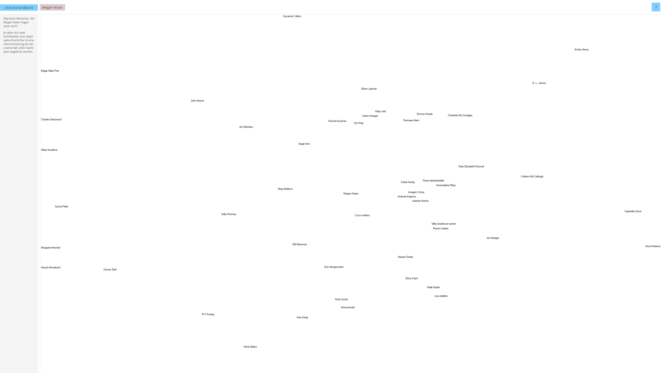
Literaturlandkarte (19, 7)
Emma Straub (428, 115)
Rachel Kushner (318, 118)
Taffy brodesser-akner (444, 223)
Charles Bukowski (51, 120)
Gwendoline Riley (446, 184)
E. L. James (548, 86)
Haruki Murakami (51, 270)
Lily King (358, 123)
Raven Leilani (440, 228)
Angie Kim (311, 140)
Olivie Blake (251, 346)
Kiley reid (385, 112)
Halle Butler (433, 287)
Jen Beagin (493, 237)
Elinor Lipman (358, 87)
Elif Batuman (297, 243)
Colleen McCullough (533, 180)
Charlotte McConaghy (457, 112)
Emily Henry (593, 53)
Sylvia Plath (60, 208)
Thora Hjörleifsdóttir (434, 179)
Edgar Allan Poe (50, 71)
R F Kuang (213, 315)
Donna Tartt (110, 270)
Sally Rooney (227, 214)
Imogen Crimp (416, 191)
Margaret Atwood (50, 249)
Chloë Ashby (407, 180)
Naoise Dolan (401, 257)
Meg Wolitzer (282, 186)
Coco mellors (363, 214)
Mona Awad (350, 307)
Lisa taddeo (443, 295)
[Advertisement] (19, 109)
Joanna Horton (420, 200)
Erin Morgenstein (335, 266)
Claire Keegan (368, 115)
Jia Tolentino (241, 127)
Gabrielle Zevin (632, 213)
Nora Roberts (653, 246)
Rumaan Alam (413, 120)
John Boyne (191, 103)
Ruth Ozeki (342, 299)
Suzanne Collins (315, 16)
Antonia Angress (407, 195)
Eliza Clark (412, 278)
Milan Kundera (49, 150)
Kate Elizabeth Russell (473, 170)
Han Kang (303, 317)
